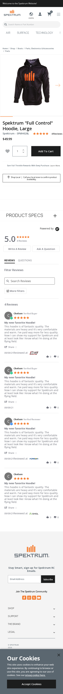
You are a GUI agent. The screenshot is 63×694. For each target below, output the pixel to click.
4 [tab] (44, 117)
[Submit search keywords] (5, 24)
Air (8, 33)
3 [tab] (31, 117)
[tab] (17, 249)
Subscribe (48, 579)
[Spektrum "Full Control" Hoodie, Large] (31, 83)
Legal (11, 632)
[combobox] (31, 24)
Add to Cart (46, 151)
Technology (44, 33)
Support (13, 616)
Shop (11, 608)
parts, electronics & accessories (40, 48)
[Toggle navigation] (58, 14)
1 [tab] (6, 117)
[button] (11, 347)
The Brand (14, 624)
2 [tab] (19, 117)
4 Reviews (56, 133)
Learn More (55, 165)
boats (20, 48)
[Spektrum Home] (12, 12)
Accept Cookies (31, 684)
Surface (23, 33)
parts (7, 51)
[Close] (58, 655)
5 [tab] (56, 117)
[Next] (57, 85)
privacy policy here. (35, 675)
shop (12, 48)
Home (5, 48)
